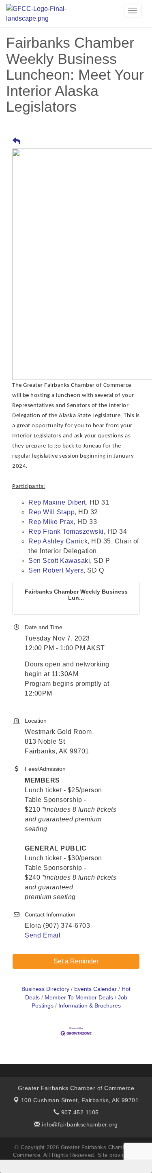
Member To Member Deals (79, 998)
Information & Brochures (89, 1006)
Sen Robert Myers (55, 570)
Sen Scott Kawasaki (59, 560)
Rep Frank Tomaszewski (66, 531)
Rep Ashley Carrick (58, 541)
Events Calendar (95, 989)
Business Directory (45, 989)
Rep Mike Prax (51, 521)
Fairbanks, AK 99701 (80, 1100)
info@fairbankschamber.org (79, 1124)
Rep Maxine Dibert (57, 502)
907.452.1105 (79, 1112)
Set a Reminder (76, 961)
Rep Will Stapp (51, 512)
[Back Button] (16, 142)
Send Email (42, 935)
